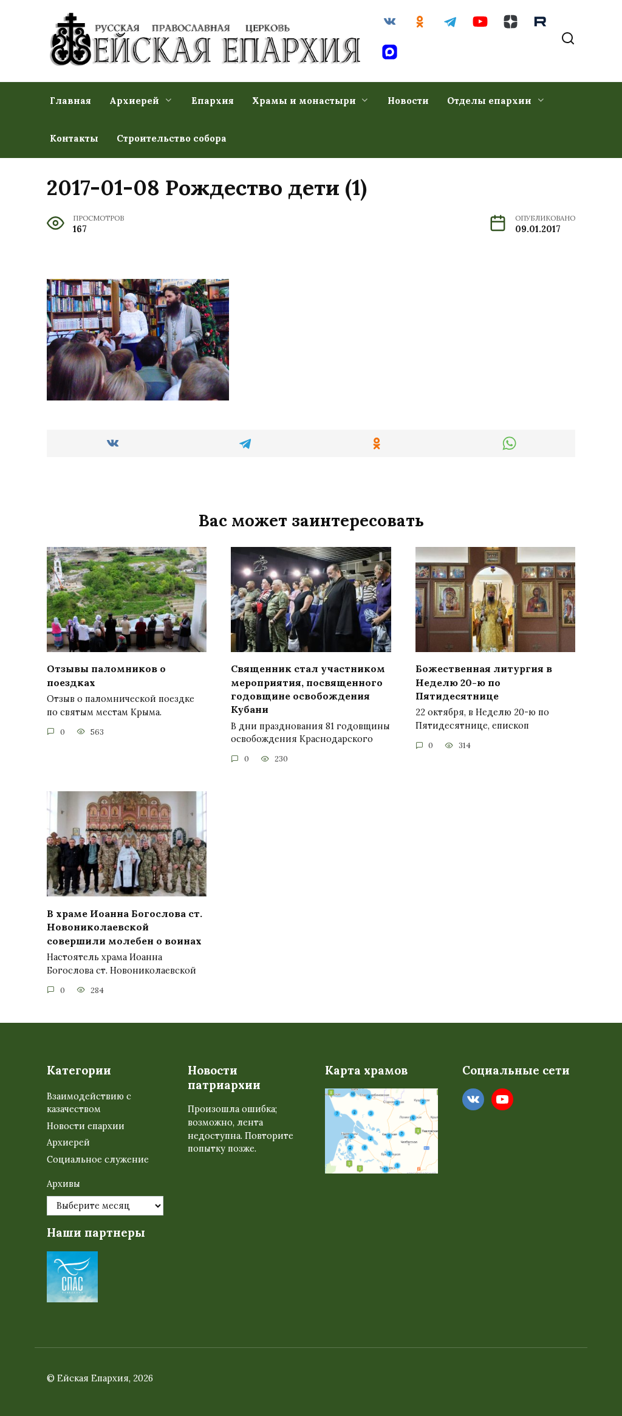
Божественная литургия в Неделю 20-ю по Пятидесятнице (483, 682)
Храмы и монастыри (304, 100)
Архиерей (134, 100)
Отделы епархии (489, 100)
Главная (70, 100)
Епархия (212, 100)
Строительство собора (172, 138)
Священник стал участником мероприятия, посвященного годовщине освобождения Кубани (308, 688)
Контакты (74, 138)
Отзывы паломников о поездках (106, 675)
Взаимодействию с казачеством (89, 1103)
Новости (408, 100)
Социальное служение (98, 1159)
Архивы (63, 1183)
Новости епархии (86, 1126)
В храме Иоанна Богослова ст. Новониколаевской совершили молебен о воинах (124, 926)
